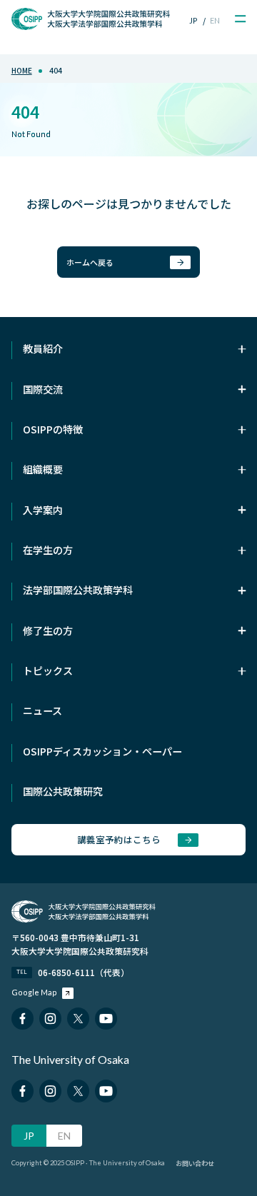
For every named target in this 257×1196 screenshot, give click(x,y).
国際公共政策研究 (63, 791)
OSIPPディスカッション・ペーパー (102, 751)
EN (215, 20)
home (21, 70)
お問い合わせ (195, 1163)
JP (193, 20)
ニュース (42, 710)
